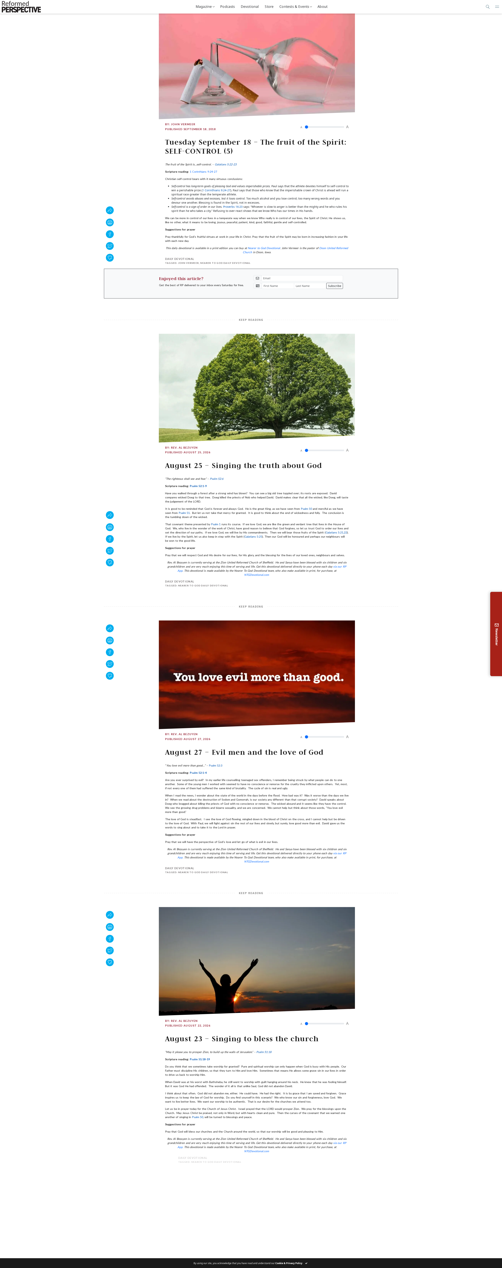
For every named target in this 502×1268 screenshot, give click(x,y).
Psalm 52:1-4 (198, 772)
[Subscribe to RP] (110, 258)
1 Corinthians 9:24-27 (203, 171)
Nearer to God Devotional (264, 248)
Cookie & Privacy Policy (288, 1263)
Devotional (250, 6)
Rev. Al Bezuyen (184, 447)
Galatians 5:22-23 (225, 164)
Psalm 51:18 (263, 1052)
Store (269, 6)
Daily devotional (179, 258)
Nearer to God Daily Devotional (225, 262)
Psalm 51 (184, 512)
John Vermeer (183, 124)
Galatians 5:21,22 (336, 532)
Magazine (204, 6)
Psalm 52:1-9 (198, 486)
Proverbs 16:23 (233, 207)
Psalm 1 (216, 524)
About (322, 6)
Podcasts (227, 6)
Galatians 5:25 (253, 536)
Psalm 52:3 (215, 765)
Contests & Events (294, 6)
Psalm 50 (306, 508)
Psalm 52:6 (216, 478)
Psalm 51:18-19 (200, 1059)
